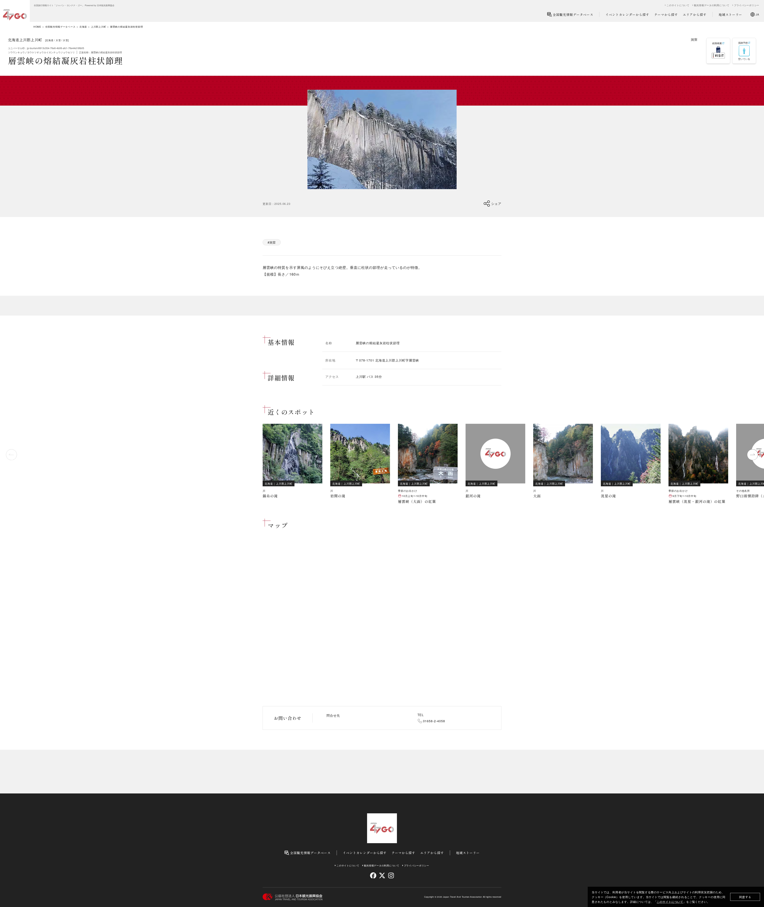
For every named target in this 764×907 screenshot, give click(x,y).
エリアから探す (695, 14)
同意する (745, 897)
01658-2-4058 (434, 721)
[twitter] (382, 875)
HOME (37, 26)
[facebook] (373, 875)
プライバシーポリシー (746, 5)
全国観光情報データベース (573, 14)
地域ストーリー (730, 14)
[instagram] (391, 875)
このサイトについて (670, 902)
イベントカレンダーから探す (627, 14)
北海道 (83, 26)
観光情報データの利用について (711, 5)
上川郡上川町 (98, 26)
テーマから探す (666, 14)
